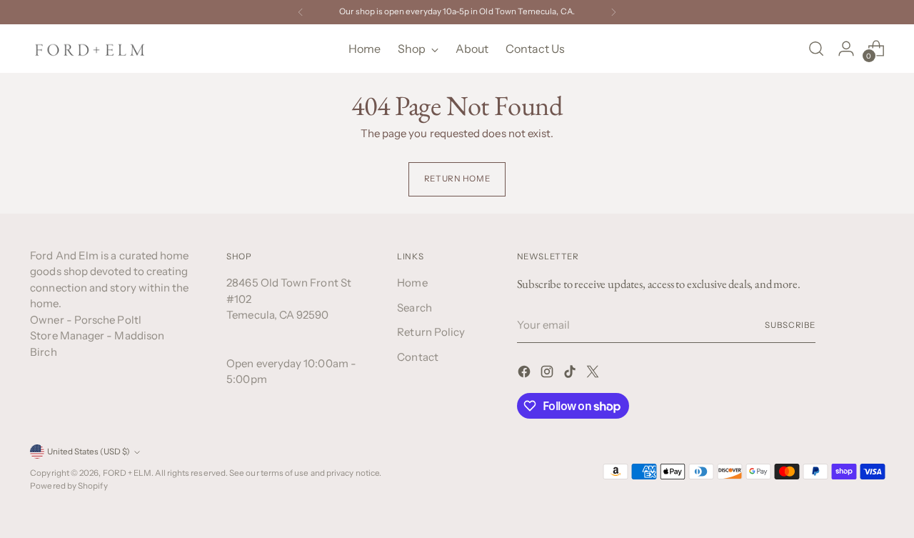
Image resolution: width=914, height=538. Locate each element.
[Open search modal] (816, 48)
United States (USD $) (88, 452)
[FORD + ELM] (90, 49)
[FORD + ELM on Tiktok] (571, 374)
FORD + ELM (127, 473)
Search (414, 307)
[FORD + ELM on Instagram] (548, 374)
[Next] (613, 12)
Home (412, 282)
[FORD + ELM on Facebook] (525, 374)
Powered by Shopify (68, 486)
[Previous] (300, 12)
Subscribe (790, 325)
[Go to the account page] (846, 48)
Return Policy (431, 332)
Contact (417, 357)
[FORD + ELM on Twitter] (594, 374)
